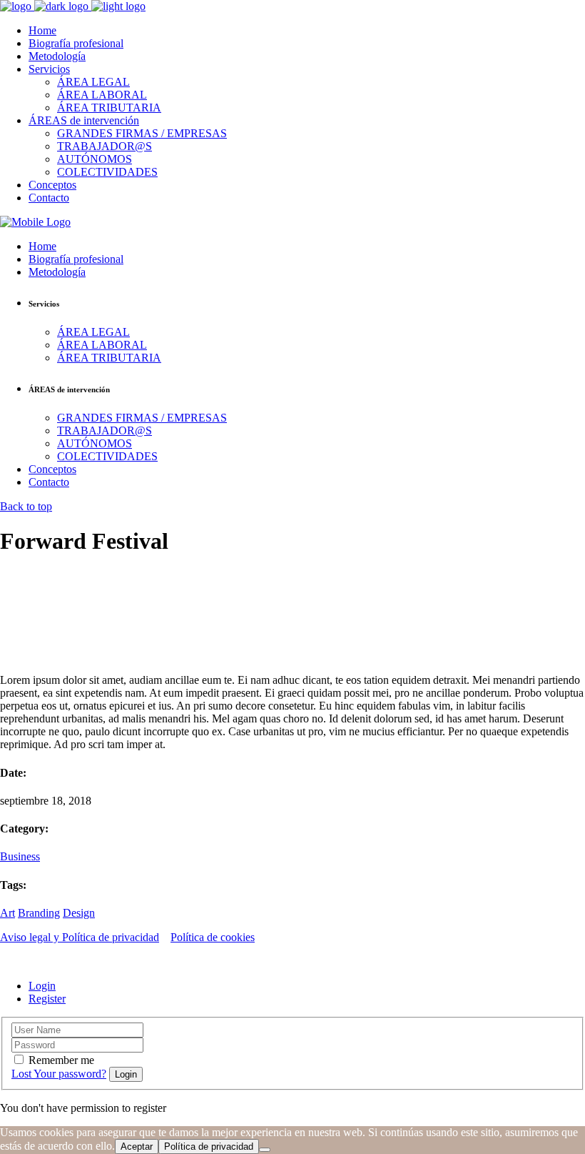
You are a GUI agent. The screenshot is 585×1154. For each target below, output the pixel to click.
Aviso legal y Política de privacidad (79, 937)
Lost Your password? (58, 1074)
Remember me (61, 1060)
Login (42, 986)
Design (79, 913)
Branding (39, 913)
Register (47, 999)
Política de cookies (213, 937)
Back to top (26, 506)
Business (20, 856)
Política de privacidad (208, 1146)
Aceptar (137, 1146)
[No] (264, 1150)
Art (7, 913)
